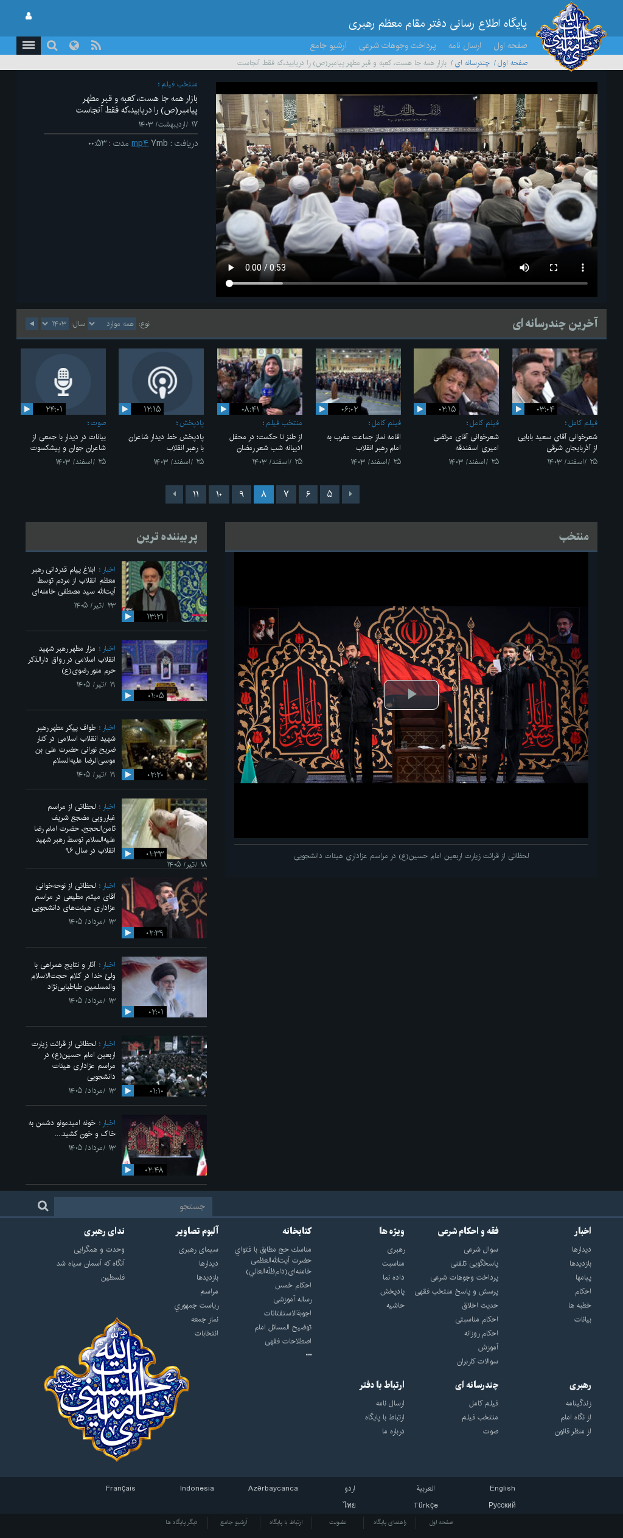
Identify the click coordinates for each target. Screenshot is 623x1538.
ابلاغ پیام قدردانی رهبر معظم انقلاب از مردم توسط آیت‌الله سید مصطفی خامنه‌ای (74, 580)
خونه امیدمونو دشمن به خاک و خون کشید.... (72, 1128)
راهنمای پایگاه (390, 1522)
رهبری (580, 1385)
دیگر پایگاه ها (181, 1522)
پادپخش (191, 423)
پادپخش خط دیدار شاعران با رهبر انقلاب (166, 442)
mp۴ (139, 143)
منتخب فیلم (179, 84)
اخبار (109, 569)
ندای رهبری (104, 1231)
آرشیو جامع (328, 45)
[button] (28, 45)
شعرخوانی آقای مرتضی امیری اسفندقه (466, 442)
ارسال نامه (464, 45)
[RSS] (96, 45)
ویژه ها (392, 1231)
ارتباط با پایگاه (286, 1522)
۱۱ (196, 494)
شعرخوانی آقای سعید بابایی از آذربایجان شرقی (557, 442)
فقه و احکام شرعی (468, 1231)
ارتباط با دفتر (382, 1385)
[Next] (174, 494)
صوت (98, 423)
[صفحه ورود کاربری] (28, 16)
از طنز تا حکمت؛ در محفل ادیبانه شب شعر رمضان (265, 442)
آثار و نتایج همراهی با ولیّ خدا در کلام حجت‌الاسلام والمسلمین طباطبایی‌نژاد (73, 975)
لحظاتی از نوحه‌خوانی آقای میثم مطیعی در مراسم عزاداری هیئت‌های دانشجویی (74, 896)
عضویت (338, 1522)
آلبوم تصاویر (196, 1231)
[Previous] (351, 494)
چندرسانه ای (472, 63)
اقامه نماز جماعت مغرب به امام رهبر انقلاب (364, 442)
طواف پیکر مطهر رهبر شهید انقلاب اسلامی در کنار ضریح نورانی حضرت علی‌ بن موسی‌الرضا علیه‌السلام (75, 744)
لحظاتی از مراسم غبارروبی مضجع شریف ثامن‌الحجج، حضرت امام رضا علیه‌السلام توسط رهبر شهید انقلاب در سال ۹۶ (75, 828)
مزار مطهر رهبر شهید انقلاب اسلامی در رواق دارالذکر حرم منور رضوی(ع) (72, 659)
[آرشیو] (265, 1355)
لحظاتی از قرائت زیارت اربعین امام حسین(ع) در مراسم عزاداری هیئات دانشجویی (74, 1060)
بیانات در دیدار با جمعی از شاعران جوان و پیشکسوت (68, 442)
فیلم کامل (582, 423)
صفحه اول (510, 45)
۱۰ (219, 494)
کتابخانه (297, 1231)
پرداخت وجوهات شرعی (397, 45)
